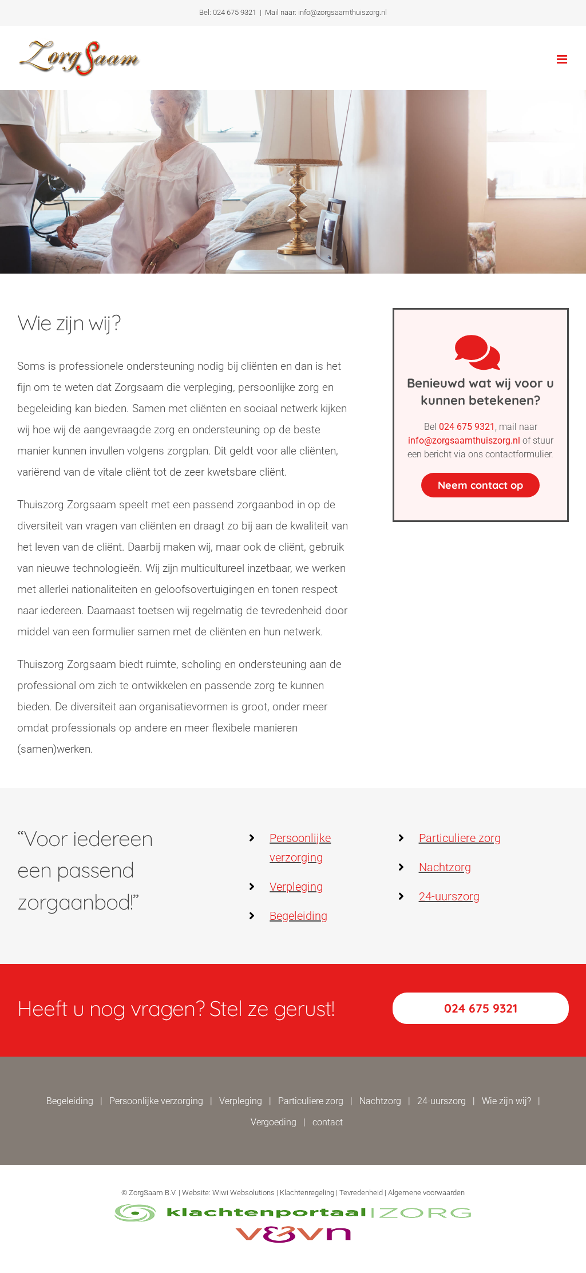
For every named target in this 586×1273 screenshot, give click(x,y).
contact (327, 1122)
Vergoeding (273, 1122)
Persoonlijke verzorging (156, 1101)
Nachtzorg (445, 867)
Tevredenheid (361, 1192)
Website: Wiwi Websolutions (228, 1192)
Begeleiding (298, 916)
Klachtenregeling (307, 1192)
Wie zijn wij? (506, 1101)
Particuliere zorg (460, 838)
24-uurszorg (449, 896)
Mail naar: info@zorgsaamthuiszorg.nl (326, 12)
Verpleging (296, 887)
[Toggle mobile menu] (563, 59)
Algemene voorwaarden (426, 1192)
